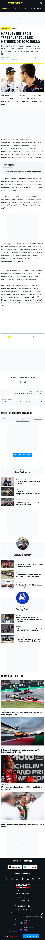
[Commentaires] (40, 58)
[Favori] (35, 58)
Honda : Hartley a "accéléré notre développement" (23, 171)
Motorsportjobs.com (22, 893)
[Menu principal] (3, 3)
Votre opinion (22, 909)
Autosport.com (22, 897)
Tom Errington (6, 57)
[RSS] (39, 878)
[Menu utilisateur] (41, 3)
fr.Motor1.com (22, 890)
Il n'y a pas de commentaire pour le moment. (22, 420)
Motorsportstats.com (23, 900)
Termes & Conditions (15, 931)
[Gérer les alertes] (25, 382)
